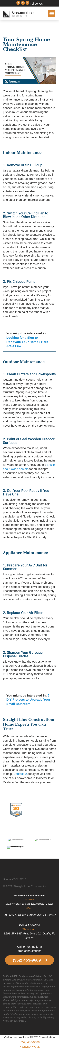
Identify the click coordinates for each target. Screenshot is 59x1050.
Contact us (20, 774)
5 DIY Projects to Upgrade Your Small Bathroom (28, 699)
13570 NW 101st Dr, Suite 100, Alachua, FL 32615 (29, 904)
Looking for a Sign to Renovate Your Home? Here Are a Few (27, 342)
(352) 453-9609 (27, 960)
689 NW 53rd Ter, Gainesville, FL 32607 (29, 915)
